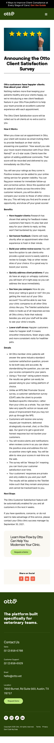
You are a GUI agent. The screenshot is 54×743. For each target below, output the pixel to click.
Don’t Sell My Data (11, 729)
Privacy (45, 727)
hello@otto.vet (13, 676)
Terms (38, 727)
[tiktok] (17, 718)
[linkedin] (22, 718)
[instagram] (11, 718)
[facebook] (6, 718)
